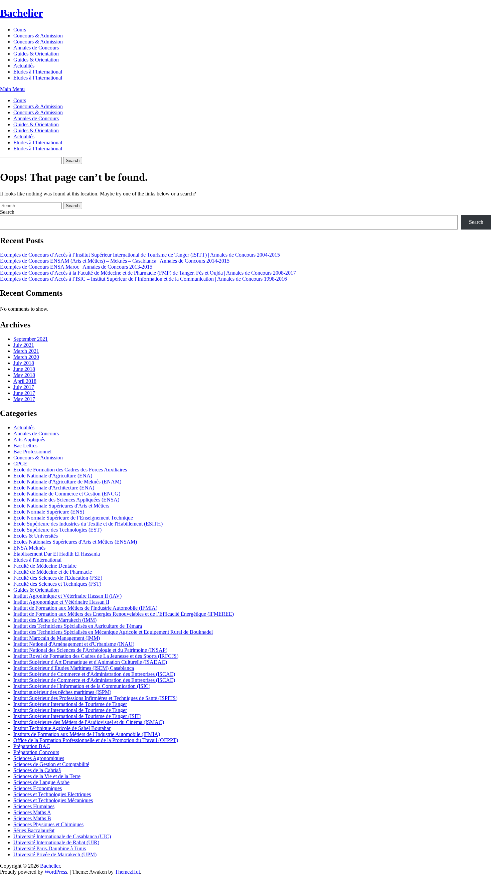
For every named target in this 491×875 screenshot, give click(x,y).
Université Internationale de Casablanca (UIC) (62, 836)
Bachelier (21, 13)
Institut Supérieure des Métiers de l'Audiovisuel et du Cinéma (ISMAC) (88, 722)
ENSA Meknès (29, 548)
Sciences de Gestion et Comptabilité (51, 764)
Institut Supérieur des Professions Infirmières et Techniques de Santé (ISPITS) (95, 698)
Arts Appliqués (29, 439)
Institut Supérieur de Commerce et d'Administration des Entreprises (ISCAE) (94, 674)
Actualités (23, 65)
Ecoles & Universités (35, 536)
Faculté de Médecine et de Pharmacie (52, 572)
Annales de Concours (36, 47)
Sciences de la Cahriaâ (37, 770)
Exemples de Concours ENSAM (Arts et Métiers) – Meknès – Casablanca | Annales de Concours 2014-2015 (114, 261)
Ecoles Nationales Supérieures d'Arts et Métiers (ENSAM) (75, 542)
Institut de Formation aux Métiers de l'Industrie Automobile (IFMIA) (85, 608)
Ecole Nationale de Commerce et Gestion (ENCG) (66, 493)
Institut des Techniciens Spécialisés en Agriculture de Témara (77, 626)
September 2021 (30, 339)
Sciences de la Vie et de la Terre (46, 776)
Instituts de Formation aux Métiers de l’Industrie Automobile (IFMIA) (86, 734)
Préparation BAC (31, 746)
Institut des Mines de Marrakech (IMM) (55, 620)
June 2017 (24, 393)
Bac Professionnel (32, 451)
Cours (19, 29)
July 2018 (23, 363)
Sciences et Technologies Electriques (52, 794)
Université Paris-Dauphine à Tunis (49, 848)
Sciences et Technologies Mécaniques (53, 800)
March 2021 (26, 351)
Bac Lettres (25, 445)
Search (7, 212)
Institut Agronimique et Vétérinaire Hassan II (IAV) (67, 596)
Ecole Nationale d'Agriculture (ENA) (52, 475)
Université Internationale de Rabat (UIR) (56, 842)
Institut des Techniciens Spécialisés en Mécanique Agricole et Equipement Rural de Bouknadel (113, 632)
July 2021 (23, 345)
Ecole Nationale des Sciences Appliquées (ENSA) (66, 499)
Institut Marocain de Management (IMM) (56, 638)
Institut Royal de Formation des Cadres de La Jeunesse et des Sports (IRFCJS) (95, 656)
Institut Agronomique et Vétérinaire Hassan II (61, 602)
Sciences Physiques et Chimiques (48, 824)
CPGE (20, 463)
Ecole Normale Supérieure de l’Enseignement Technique (73, 518)
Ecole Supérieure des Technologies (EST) (57, 530)
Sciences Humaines (33, 806)
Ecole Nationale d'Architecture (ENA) (53, 487)
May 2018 (24, 375)
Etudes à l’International (37, 72)
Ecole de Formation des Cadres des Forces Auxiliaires (70, 469)
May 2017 (24, 399)
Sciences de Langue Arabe (41, 782)
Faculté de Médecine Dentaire (44, 566)
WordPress (55, 872)
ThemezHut (127, 872)
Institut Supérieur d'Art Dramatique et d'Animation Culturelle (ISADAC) (90, 662)
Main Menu (12, 89)
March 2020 (26, 357)
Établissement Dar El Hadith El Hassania (56, 554)
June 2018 (24, 369)
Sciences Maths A (32, 812)
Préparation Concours (36, 752)
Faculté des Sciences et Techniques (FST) (57, 584)
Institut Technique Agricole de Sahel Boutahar (62, 728)
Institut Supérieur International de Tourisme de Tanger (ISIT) (77, 716)
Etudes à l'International (37, 560)
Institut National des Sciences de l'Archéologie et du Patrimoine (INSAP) (90, 650)
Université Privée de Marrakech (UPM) (55, 854)
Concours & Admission (38, 35)
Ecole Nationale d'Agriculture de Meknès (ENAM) (67, 481)
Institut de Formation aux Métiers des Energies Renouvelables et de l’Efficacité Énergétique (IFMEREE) (123, 614)
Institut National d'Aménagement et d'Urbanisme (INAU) (73, 644)
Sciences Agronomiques (38, 758)
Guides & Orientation (36, 53)
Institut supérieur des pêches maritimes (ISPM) (62, 692)
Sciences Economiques (37, 788)
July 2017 (23, 387)
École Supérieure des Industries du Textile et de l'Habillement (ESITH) (88, 524)
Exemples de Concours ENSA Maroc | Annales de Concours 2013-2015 (76, 267)
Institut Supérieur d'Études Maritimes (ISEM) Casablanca (73, 668)
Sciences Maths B (32, 818)
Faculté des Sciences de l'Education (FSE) (57, 578)
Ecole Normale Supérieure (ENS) (48, 512)
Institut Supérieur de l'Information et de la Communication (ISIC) (81, 686)
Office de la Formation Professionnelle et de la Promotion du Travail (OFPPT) (95, 740)
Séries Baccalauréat (33, 830)
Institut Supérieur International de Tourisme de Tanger (70, 704)
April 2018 (24, 381)
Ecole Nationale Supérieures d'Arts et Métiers (61, 505)
